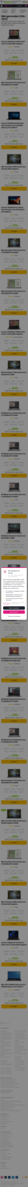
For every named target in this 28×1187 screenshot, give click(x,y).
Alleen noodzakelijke (14, 608)
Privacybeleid (6, 603)
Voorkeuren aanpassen (14, 616)
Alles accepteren (14, 612)
